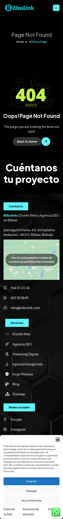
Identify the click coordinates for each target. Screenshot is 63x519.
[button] (57, 439)
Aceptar (31, 481)
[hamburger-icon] (56, 8)
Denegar (31, 490)
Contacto (16, 206)
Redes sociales (19, 407)
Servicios (16, 323)
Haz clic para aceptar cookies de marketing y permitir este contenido (32, 259)
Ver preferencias (31, 500)
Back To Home (27, 141)
